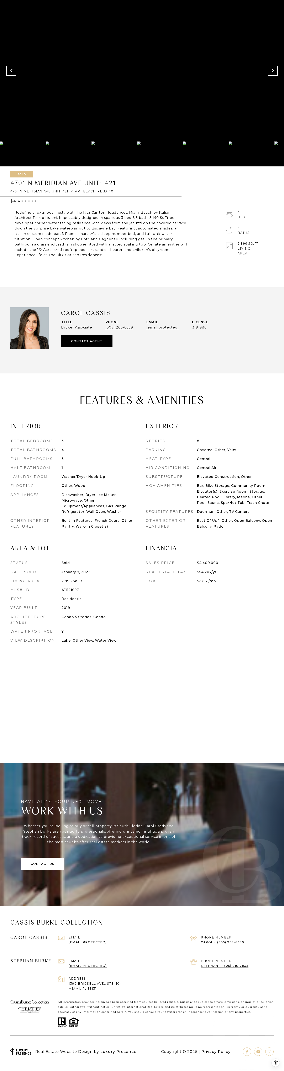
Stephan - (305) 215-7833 (224, 966)
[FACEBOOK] (247, 1051)
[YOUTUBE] (258, 1051)
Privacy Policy (216, 1051)
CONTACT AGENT (86, 341)
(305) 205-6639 (119, 327)
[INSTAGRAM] (269, 1051)
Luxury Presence (118, 1051)
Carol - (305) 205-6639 (222, 942)
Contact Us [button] (42, 864)
